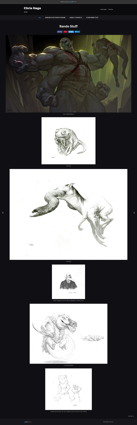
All (40, 17)
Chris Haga (32, 8)
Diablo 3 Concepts (76, 17)
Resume (111, 9)
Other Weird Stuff (92, 17)
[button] (131, 416)
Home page (103, 9)
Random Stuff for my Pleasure (55, 17)
